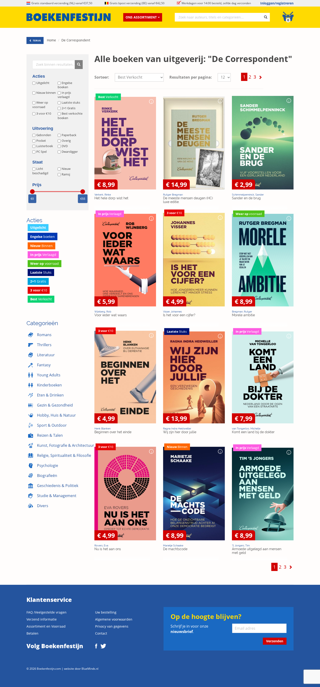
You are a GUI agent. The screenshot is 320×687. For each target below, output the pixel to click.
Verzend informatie (41, 619)
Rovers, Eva (101, 545)
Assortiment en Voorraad (46, 626)
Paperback (69, 135)
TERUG (36, 40)
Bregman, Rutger (242, 311)
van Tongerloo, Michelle (246, 428)
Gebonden (43, 135)
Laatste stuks (71, 102)
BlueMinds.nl (90, 668)
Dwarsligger (70, 151)
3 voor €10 (43, 113)
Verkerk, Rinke (102, 194)
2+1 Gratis (68, 108)
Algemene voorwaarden (113, 619)
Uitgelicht (42, 83)
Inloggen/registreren (277, 3)
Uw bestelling (105, 612)
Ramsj (66, 174)
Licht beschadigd (40, 171)
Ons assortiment (141, 17)
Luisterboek (44, 146)
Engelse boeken (65, 85)
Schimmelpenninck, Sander (248, 194)
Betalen (32, 633)
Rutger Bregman (173, 194)
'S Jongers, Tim (241, 545)
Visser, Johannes (172, 311)
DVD (65, 146)
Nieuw (66, 169)
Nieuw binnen (46, 93)
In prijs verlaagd (64, 95)
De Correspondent (75, 40)
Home (51, 40)
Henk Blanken (102, 428)
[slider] (32, 191)
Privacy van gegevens (111, 626)
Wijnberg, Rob (102, 311)
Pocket (41, 140)
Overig (66, 140)
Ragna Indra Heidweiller (177, 428)
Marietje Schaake (173, 545)
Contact (101, 633)
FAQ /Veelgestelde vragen (46, 612)
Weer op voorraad (40, 104)
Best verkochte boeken (70, 115)
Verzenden (274, 641)
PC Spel (41, 151)
